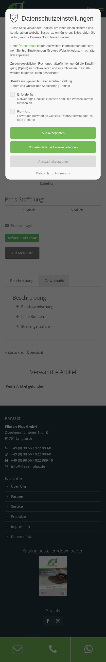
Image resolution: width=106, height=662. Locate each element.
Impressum (62, 173)
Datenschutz (27, 46)
